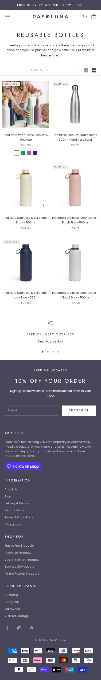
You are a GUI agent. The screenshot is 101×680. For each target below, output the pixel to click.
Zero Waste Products (19, 567)
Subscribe (79, 410)
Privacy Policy (14, 510)
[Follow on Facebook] (7, 628)
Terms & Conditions (19, 517)
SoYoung (11, 595)
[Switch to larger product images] (86, 70)
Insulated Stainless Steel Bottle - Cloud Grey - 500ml (75, 295)
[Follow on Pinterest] (31, 628)
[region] (50, 332)
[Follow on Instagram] (19, 628)
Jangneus (12, 602)
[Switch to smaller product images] (94, 70)
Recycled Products (18, 553)
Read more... (50, 55)
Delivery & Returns (17, 503)
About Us (11, 489)
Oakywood (12, 609)
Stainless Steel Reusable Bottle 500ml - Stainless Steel (75, 137)
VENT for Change (17, 616)
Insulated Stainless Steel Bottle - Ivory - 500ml (26, 220)
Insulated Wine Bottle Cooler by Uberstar (26, 137)
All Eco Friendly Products (22, 574)
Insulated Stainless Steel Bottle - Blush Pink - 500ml (75, 220)
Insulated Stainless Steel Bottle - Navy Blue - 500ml (26, 295)
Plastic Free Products (19, 546)
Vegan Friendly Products (22, 560)
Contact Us (13, 524)
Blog (8, 496)
